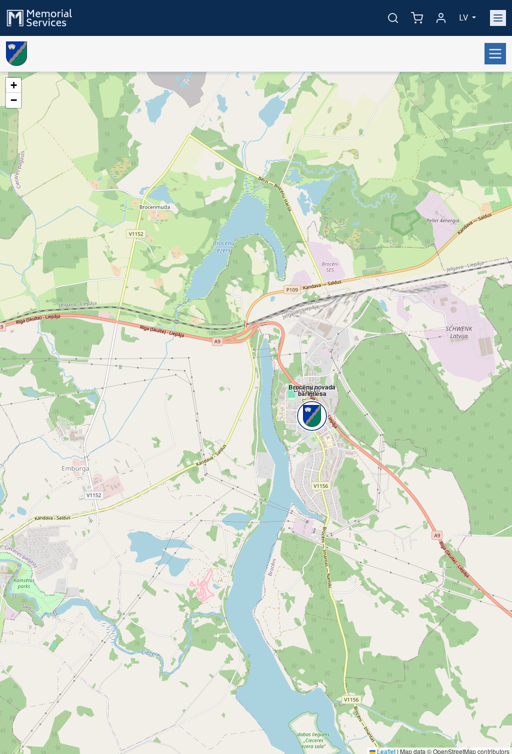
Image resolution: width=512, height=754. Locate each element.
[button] (307, 399)
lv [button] (464, 17)
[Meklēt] (393, 18)
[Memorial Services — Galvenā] (39, 17)
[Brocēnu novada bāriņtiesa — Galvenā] (16, 53)
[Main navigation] (498, 18)
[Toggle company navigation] (495, 53)
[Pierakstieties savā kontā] (441, 18)
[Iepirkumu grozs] (417, 18)
